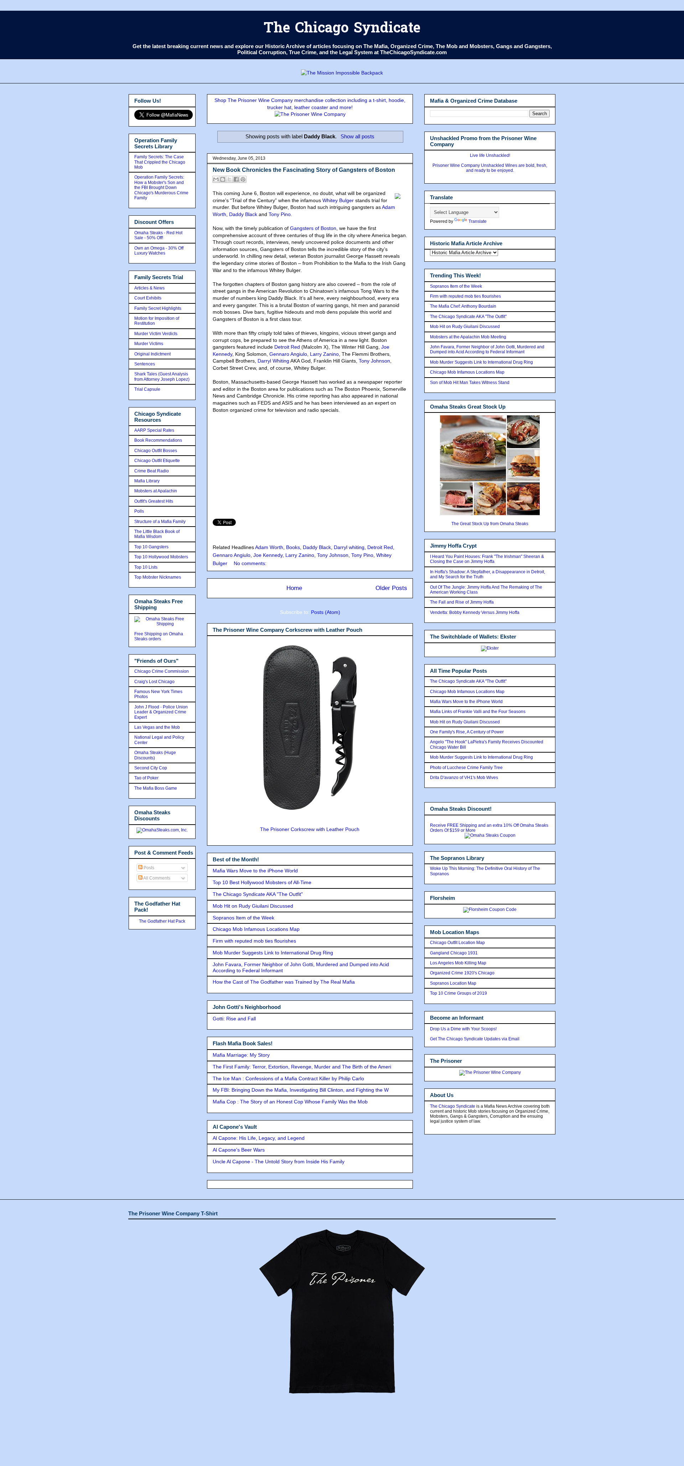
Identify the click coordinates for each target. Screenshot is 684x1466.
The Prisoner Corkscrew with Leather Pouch (309, 829)
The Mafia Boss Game (155, 788)
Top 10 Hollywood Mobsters (161, 556)
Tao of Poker (146, 777)
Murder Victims (148, 343)
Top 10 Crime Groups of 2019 (458, 993)
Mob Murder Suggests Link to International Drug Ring (273, 952)
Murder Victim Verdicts (155, 333)
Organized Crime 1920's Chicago (462, 972)
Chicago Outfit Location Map (457, 942)
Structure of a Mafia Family (160, 521)
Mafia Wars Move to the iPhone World (255, 870)
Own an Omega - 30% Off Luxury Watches (158, 251)
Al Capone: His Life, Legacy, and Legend (259, 1138)
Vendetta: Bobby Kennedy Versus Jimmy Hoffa (474, 612)
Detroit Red (287, 347)
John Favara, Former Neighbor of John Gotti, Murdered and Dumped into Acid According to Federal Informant (487, 349)
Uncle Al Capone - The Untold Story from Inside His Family (278, 1161)
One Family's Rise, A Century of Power (467, 731)
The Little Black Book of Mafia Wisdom (157, 534)
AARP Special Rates (154, 430)
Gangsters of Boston (313, 228)
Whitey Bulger (338, 200)
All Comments (156, 878)
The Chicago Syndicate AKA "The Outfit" (258, 894)
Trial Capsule (147, 389)
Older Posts (391, 588)
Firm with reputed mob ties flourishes (254, 941)
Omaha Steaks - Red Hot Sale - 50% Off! (158, 235)
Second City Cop (150, 767)
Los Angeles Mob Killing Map (458, 962)
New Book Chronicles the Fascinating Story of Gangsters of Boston (304, 170)
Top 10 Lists (145, 567)
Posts (148, 867)
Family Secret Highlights (157, 308)
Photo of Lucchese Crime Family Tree (466, 767)
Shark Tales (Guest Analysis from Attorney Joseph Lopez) (162, 376)
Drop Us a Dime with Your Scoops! (463, 1028)
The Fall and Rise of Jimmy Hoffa (462, 602)
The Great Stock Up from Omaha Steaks (489, 523)
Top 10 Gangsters (151, 546)
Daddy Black (243, 214)
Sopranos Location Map (453, 983)
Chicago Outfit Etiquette (157, 460)
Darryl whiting (349, 547)
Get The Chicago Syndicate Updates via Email (474, 1038)
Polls (139, 511)
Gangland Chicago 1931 (454, 952)
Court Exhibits (147, 298)
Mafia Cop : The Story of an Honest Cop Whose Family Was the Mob (290, 1101)
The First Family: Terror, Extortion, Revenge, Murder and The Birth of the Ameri (302, 1067)
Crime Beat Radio (151, 470)
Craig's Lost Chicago (154, 681)
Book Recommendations (158, 440)
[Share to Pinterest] (243, 179)
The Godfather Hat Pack (162, 921)
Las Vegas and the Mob (157, 727)
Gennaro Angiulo (288, 354)
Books (293, 547)
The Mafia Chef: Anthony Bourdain (463, 306)
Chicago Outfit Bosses (155, 450)
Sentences (144, 364)
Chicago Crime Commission (161, 671)
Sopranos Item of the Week (243, 918)
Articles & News (149, 288)
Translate (477, 221)
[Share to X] (229, 179)
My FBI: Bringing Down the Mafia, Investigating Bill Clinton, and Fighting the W (301, 1090)
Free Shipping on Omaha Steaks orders (158, 636)
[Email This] (215, 179)
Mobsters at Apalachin (155, 490)
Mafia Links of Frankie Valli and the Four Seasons (477, 711)
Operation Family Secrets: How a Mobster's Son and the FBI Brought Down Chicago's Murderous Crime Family (161, 187)
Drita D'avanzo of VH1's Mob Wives (464, 777)
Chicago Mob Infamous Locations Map (256, 929)
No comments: (250, 563)
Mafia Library (147, 480)
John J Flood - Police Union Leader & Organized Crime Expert (161, 712)
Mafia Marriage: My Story (241, 1055)
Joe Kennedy (268, 555)
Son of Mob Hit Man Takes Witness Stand (469, 382)
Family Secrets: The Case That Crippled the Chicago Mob (159, 162)
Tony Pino (280, 214)
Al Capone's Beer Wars (239, 1150)
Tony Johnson (374, 361)
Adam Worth (269, 547)
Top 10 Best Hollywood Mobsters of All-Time (262, 882)
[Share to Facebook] (236, 179)
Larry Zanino (324, 354)
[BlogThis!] (222, 179)
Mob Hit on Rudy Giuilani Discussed (253, 906)
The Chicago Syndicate (342, 29)
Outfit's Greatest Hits (153, 501)
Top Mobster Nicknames (157, 577)
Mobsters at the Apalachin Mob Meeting (468, 336)
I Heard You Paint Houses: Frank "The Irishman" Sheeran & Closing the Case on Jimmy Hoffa (487, 559)
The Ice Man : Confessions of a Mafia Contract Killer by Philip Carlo (288, 1078)
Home (294, 588)
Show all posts (357, 136)
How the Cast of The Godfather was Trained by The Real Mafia (284, 982)
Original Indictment (152, 354)
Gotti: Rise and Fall (234, 1018)
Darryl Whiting (273, 361)
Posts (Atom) (325, 612)
